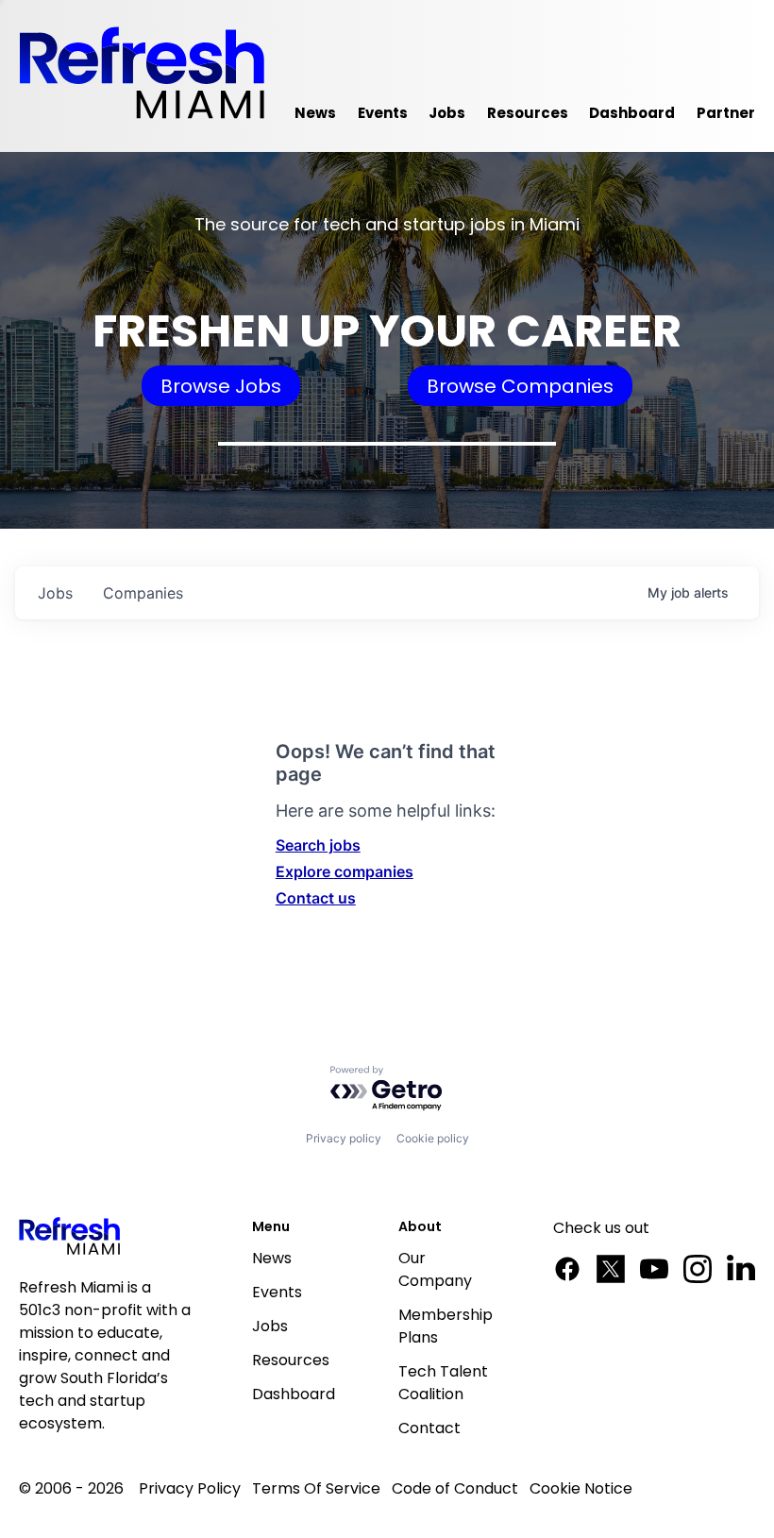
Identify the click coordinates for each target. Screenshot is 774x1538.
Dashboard (293, 1394)
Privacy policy (343, 1138)
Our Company (435, 1269)
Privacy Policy (190, 1488)
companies (143, 592)
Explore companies (344, 871)
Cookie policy (432, 1138)
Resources (290, 1360)
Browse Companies (520, 386)
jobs (55, 592)
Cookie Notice (581, 1488)
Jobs (270, 1326)
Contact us (316, 897)
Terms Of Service (316, 1488)
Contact (429, 1428)
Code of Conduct (455, 1488)
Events (277, 1292)
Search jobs (318, 845)
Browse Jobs (220, 386)
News (272, 1258)
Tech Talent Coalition (443, 1383)
